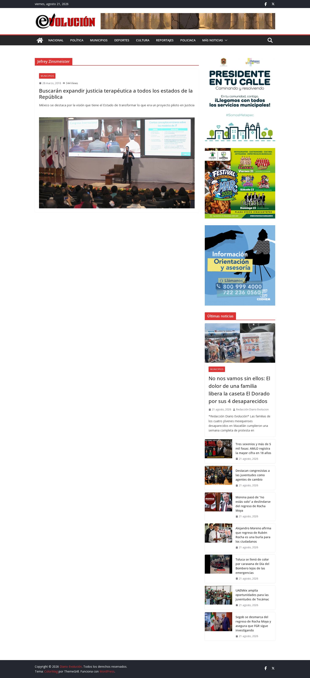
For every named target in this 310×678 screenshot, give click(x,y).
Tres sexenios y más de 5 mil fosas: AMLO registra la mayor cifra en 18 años (253, 448)
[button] (225, 40)
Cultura (142, 40)
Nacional (55, 40)
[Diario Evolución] (40, 40)
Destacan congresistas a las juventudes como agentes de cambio (253, 475)
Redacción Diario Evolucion (252, 409)
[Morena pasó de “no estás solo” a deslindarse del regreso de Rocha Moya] (218, 506)
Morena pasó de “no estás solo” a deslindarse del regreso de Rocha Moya (253, 503)
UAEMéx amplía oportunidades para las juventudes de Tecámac (252, 594)
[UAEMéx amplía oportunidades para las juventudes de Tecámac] (218, 598)
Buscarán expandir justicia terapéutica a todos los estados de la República (116, 93)
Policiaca (187, 40)
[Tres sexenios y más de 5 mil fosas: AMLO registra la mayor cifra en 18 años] (218, 451)
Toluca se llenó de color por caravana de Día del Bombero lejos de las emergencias (252, 566)
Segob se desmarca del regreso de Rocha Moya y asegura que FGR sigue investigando (253, 623)
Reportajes (165, 40)
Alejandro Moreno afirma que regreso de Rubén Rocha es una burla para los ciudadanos (253, 534)
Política (76, 40)
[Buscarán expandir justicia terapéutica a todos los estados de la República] (117, 162)
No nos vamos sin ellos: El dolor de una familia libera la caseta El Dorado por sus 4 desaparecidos (239, 389)
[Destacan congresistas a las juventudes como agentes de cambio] (218, 478)
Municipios (99, 40)
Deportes (121, 40)
